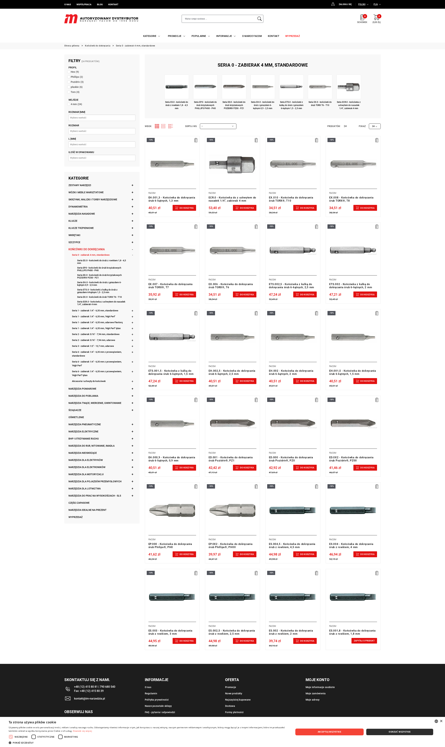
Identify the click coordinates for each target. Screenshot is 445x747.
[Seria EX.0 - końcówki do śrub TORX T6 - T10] (320, 87)
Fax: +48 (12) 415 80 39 (89, 691)
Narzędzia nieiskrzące (82, 453)
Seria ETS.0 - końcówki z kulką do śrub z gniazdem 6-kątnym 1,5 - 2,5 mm (97, 291)
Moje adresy (313, 699)
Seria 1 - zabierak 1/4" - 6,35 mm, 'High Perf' (93, 316)
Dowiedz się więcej (82, 730)
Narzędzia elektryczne (83, 431)
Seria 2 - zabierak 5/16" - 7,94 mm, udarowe (93, 340)
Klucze (72, 220)
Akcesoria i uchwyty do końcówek (89, 381)
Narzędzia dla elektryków (85, 460)
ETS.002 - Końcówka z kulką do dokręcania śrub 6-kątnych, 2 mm (350, 286)
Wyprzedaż (75, 517)
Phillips (77, 76)
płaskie (77, 87)
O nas (148, 687)
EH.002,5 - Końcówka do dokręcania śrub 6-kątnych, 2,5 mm (232, 372)
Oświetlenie (76, 417)
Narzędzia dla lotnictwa (84, 488)
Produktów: (334, 126)
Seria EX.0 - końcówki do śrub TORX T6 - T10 (99, 297)
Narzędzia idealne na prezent (87, 510)
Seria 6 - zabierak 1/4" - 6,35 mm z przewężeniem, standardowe (97, 354)
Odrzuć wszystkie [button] (400, 731)
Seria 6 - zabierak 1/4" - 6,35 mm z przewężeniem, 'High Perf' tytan (97, 373)
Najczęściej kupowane (238, 699)
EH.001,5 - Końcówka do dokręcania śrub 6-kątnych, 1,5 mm (352, 372)
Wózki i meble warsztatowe (86, 192)
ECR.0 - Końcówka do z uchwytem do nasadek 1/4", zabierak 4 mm (232, 199)
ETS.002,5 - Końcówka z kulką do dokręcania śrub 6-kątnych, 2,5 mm (291, 286)
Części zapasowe (79, 502)
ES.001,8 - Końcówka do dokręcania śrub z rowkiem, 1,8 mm (352, 632)
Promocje (230, 687)
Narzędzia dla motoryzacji (86, 474)
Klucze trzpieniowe (81, 228)
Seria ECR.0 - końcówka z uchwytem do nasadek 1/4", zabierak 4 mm (101, 303)
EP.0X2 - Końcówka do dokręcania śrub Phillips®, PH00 (230, 545)
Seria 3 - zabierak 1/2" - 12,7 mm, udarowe (93, 346)
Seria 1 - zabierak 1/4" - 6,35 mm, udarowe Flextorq (97, 322)
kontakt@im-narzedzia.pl (89, 698)
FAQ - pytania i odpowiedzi (160, 712)
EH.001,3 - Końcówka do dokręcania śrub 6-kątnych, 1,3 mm (171, 199)
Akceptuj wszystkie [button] (329, 731)
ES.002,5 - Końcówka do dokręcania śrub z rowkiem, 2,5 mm (232, 632)
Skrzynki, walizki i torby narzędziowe (92, 199)
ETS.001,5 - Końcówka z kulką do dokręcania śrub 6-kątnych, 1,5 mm (171, 372)
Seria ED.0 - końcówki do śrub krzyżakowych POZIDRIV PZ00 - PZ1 (99, 276)
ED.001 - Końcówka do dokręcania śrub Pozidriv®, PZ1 (231, 459)
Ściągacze (74, 410)
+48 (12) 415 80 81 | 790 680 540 (94, 686)
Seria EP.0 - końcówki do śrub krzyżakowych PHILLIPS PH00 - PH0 (99, 269)
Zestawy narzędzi (79, 185)
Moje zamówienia (316, 693)
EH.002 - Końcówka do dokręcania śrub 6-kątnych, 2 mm (291, 372)
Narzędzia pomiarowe (82, 388)
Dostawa (230, 706)
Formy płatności (234, 712)
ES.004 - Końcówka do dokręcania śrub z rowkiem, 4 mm (351, 545)
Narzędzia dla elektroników (86, 467)
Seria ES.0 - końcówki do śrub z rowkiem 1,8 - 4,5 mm (101, 261)
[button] (147, 742)
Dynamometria (78, 206)
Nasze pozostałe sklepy (158, 706)
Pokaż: (362, 126)
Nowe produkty (233, 693)
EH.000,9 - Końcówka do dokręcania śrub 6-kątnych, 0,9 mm (171, 459)
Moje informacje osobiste (320, 687)
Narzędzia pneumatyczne (84, 424)
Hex (75, 71)
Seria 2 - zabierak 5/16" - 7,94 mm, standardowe (95, 334)
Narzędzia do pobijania (83, 395)
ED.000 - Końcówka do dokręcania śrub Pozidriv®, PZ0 (291, 459)
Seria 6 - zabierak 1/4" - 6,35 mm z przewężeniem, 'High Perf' (97, 363)
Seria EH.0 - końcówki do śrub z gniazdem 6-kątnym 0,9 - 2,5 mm (99, 283)
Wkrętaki (74, 235)
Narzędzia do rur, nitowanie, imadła (91, 445)
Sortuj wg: (191, 126)
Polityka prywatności (157, 699)
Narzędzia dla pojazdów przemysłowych (95, 481)
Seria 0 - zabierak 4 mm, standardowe (91, 255)
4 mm (76, 104)
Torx (75, 92)
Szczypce (74, 242)
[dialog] (222, 732)
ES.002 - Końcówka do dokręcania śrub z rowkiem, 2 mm (291, 632)
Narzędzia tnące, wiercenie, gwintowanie (94, 403)
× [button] (441, 721)
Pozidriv (77, 82)
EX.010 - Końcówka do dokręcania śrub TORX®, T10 (291, 199)
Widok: (148, 126)
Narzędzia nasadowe (81, 213)
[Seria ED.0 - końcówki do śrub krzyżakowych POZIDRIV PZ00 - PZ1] (234, 87)
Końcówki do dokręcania (86, 249)
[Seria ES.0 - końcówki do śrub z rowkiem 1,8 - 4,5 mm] (176, 87)
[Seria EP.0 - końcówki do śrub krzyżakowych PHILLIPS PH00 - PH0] (205, 87)
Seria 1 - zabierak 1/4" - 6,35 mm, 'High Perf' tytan (96, 328)
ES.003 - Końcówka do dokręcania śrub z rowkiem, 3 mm (170, 632)
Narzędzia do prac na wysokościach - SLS (94, 495)
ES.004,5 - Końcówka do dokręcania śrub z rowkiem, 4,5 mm (292, 545)
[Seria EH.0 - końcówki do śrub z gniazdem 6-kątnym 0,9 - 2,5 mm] (262, 87)
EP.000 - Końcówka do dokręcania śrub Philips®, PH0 (170, 545)
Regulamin (151, 693)
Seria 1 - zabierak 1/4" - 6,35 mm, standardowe (95, 310)
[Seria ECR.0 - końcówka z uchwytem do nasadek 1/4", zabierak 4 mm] (349, 87)
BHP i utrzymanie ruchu (83, 438)
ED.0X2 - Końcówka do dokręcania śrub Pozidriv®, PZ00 (351, 459)
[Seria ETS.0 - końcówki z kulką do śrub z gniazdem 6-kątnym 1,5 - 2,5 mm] (291, 87)
